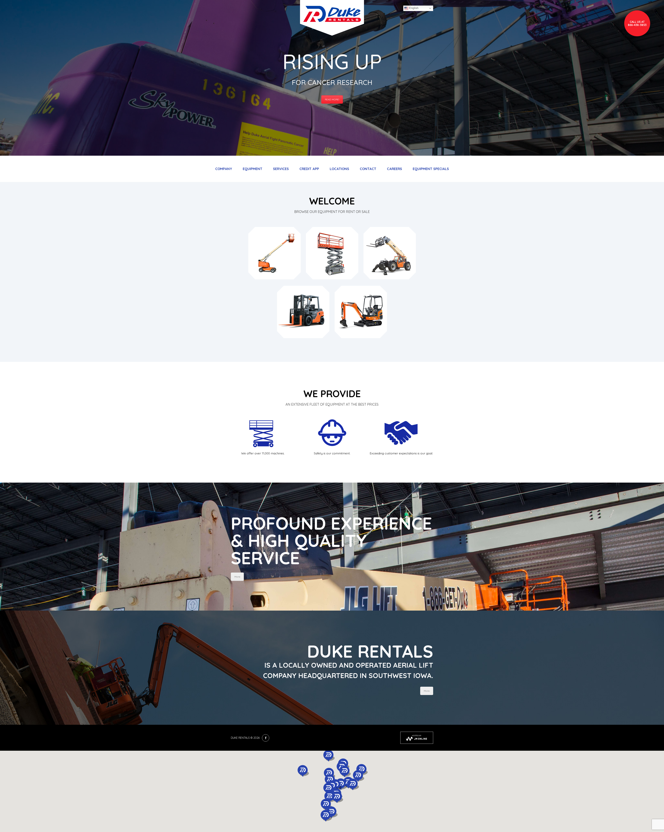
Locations (339, 169)
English (413, 8)
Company (223, 169)
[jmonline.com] (416, 738)
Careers (394, 169)
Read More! (332, 99)
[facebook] (265, 738)
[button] (302, 771)
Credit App (309, 169)
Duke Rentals (240, 737)
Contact (368, 169)
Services (281, 169)
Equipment (252, 169)
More (237, 576)
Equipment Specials (431, 169)
